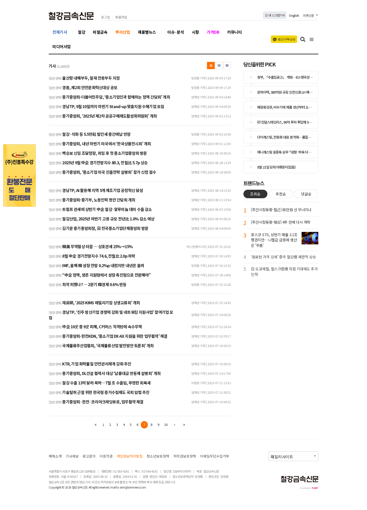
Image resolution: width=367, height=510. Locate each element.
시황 (195, 32)
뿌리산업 (122, 32)
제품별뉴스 (147, 32)
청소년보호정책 (158, 456)
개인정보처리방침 (130, 456)
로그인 (105, 17)
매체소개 (55, 456)
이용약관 (106, 456)
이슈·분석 (175, 32)
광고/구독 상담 (286, 39)
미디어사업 (61, 46)
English (294, 15)
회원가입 (121, 17)
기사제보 (72, 456)
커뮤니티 (234, 32)
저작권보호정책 (184, 456)
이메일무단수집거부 (214, 456)
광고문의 (89, 456)
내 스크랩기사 (276, 15)
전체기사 (59, 32)
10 (165, 424)
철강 (81, 32)
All (90, 487)
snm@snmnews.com (133, 487)
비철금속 (100, 32)
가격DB (213, 32)
